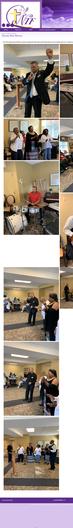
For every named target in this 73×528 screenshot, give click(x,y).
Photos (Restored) (11, 34)
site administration (7, 500)
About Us (4, 34)
